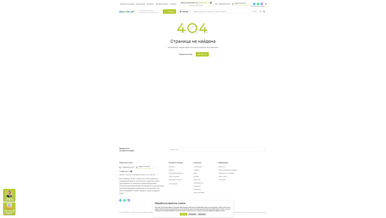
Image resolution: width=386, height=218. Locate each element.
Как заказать (173, 183)
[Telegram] (120, 200)
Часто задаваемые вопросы (227, 170)
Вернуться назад (185, 54)
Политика (197, 186)
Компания (197, 163)
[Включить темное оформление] (266, 4)
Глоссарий (222, 179)
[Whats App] (124, 200)
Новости (197, 170)
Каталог (171, 167)
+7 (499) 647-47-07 (223, 4)
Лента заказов (174, 176)
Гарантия (221, 167)
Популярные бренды (176, 173)
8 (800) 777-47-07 (240, 3)
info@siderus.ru (203, 3)
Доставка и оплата (175, 179)
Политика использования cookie (233, 212)
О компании (198, 167)
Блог (195, 173)
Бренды (171, 170)
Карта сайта (222, 176)
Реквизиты (197, 189)
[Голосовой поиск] (260, 11)
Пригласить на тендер (226, 173)
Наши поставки (199, 192)
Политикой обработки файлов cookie (213, 210)
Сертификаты (198, 183)
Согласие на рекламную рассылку (256, 212)
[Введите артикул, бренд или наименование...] (264, 11)
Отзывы (196, 176)
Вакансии (197, 179)
